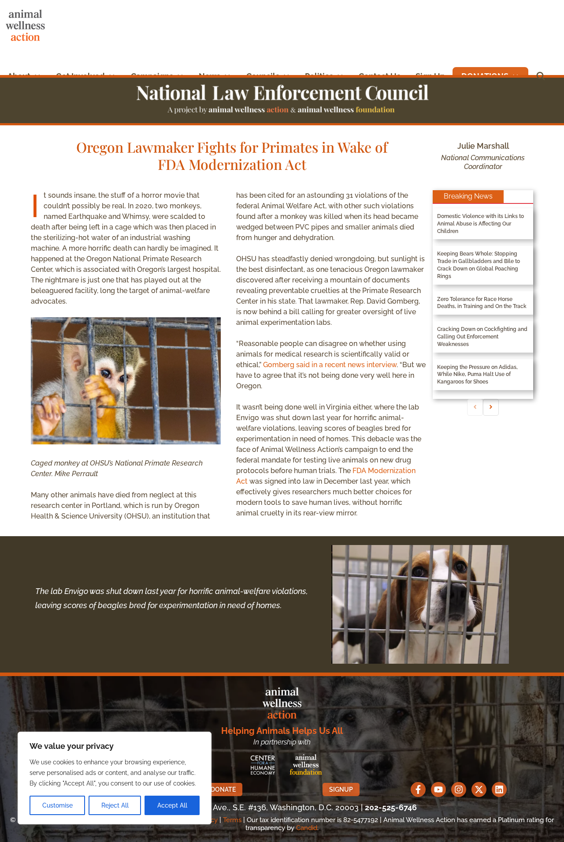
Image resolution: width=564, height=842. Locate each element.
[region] (115, 778)
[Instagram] (458, 789)
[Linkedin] (499, 789)
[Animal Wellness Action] (27, 25)
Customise (57, 805)
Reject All (115, 805)
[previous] (475, 407)
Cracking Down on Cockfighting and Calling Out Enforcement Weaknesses (482, 336)
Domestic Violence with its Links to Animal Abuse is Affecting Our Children (480, 223)
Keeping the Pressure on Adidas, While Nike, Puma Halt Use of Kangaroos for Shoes (477, 374)
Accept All (172, 805)
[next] (491, 407)
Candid (306, 828)
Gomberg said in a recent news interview (330, 365)
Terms (232, 820)
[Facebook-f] (418, 789)
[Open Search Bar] (540, 76)
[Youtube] (438, 789)
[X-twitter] (478, 789)
